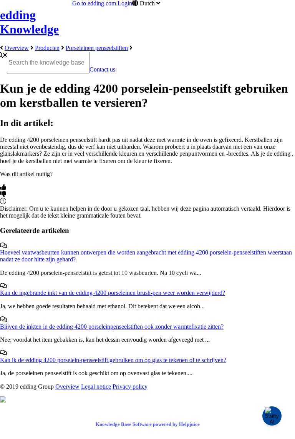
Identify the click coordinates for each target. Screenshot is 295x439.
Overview (17, 48)
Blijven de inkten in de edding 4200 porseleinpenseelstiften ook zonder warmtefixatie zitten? (112, 326)
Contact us (102, 69)
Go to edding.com (94, 3)
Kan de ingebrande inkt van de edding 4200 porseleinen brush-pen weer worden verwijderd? (112, 292)
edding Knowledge (29, 22)
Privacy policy (130, 386)
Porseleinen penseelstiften (97, 48)
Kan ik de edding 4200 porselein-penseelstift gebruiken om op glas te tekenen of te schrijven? (113, 360)
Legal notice (96, 386)
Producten (47, 48)
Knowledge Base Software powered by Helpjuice (148, 424)
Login (125, 3)
